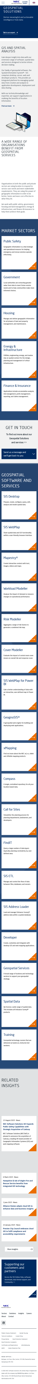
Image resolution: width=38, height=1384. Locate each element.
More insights (12, 1249)
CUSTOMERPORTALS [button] (25, 2)
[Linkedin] (4, 1323)
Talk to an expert (9, 32)
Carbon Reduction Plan (14, 1348)
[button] (33, 2)
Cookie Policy (19, 1336)
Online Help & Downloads (11, 39)
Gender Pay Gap (24, 1333)
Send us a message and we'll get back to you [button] (15, 454)
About (4, 1316)
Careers (29, 1313)
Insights (21, 1313)
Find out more (7, 106)
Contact (11, 1316)
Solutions (12, 1313)
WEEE (3, 1348)
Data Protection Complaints (9, 1342)
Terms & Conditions (7, 1336)
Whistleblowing (25, 1345)
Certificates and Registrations (10, 1345)
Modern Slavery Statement (9, 1333)
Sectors (4, 1313)
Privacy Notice (5, 1339)
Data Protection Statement (20, 1339)
